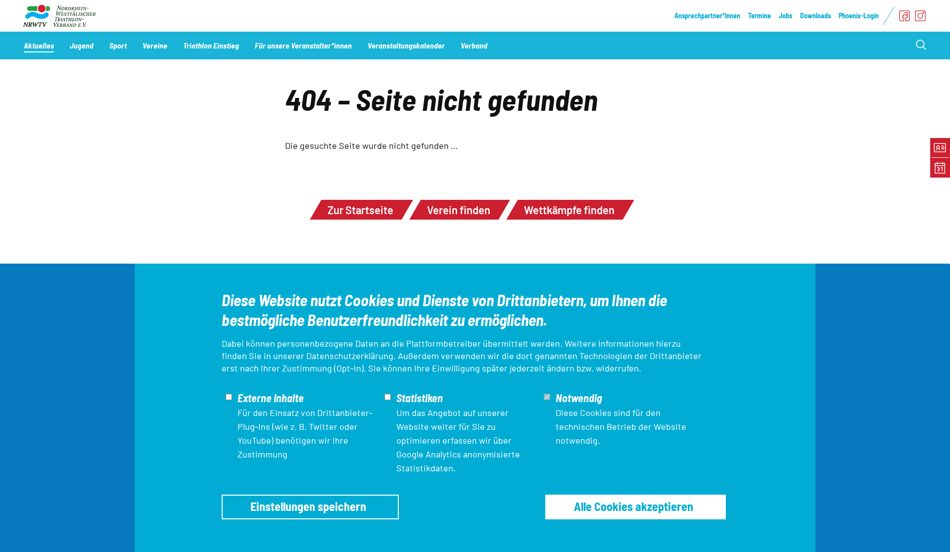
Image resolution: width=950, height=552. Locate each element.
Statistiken (419, 397)
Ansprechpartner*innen (707, 15)
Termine (759, 15)
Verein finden (458, 209)
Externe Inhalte (271, 397)
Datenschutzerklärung (349, 355)
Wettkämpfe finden (569, 209)
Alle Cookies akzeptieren (633, 506)
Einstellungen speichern (308, 506)
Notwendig (579, 397)
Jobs (785, 15)
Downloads (815, 15)
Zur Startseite (360, 209)
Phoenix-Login (859, 15)
